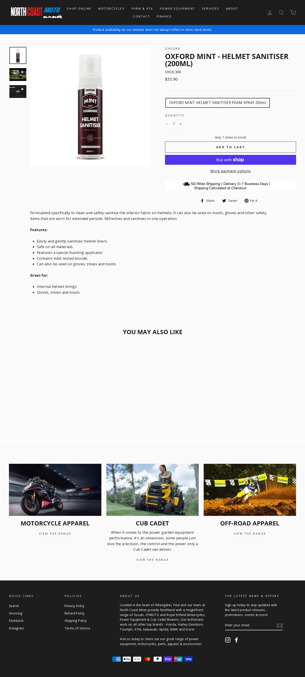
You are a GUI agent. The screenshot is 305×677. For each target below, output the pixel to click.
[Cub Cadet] (152, 490)
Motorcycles (111, 8)
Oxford (173, 49)
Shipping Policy (76, 620)
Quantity (175, 115)
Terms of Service (77, 628)
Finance (164, 16)
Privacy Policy (75, 606)
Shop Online (79, 8)
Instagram (16, 628)
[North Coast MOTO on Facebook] (236, 639)
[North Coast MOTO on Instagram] (227, 639)
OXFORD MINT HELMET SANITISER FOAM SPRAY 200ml (217, 102)
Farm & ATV (142, 8)
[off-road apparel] (250, 490)
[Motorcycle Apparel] (55, 490)
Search (14, 606)
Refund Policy (75, 613)
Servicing (15, 613)
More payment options (230, 171)
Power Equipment (177, 8)
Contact (141, 16)
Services (210, 8)
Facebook (16, 620)
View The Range (55, 534)
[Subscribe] (280, 625)
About (232, 8)
